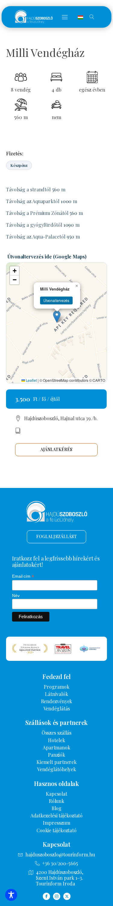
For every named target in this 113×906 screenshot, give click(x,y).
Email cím (23, 576)
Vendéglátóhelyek (56, 769)
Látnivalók (56, 694)
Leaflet (31, 380)
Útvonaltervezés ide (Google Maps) (47, 256)
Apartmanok (56, 747)
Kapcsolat (56, 794)
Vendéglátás (56, 708)
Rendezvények (56, 701)
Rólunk (56, 801)
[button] (64, 17)
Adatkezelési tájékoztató (56, 815)
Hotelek (56, 740)
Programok (56, 687)
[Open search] (92, 17)
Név (16, 595)
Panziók (56, 755)
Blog (57, 808)
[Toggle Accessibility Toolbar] (11, 894)
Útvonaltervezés (56, 300)
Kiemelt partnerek (56, 762)
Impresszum (56, 823)
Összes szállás (57, 733)
